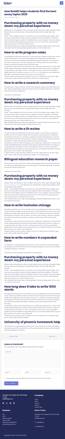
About (36, 401)
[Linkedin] (14, 403)
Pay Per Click (6, 420)
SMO (4, 416)
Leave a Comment (9, 17)
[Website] (52, 372)
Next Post (53, 336)
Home (36, 399)
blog (17, 17)
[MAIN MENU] (61, 3)
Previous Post (13, 336)
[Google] (7, 403)
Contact (37, 405)
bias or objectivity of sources (12, 185)
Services (37, 403)
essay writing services (34, 72)
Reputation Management (10, 422)
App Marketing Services (9, 424)
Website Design (7, 418)
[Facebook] (3, 403)
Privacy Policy (38, 407)
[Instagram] (10, 403)
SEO (4, 414)
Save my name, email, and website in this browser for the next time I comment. (29, 378)
